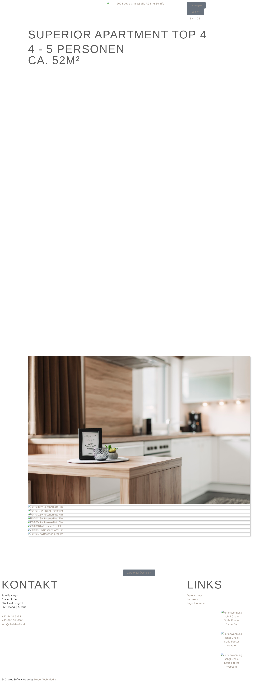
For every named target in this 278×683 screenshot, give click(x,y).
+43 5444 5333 (11, 616)
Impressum (193, 599)
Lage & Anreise (196, 603)
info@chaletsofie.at (13, 624)
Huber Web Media (45, 679)
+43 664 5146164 (12, 620)
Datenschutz (194, 595)
